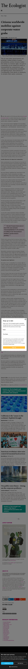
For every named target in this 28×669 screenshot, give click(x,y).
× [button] (26, 653)
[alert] (14, 660)
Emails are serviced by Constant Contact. (14, 344)
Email (4, 329)
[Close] (25, 319)
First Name (5, 334)
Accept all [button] (7, 663)
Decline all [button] (20, 663)
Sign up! (14, 347)
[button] (14, 666)
